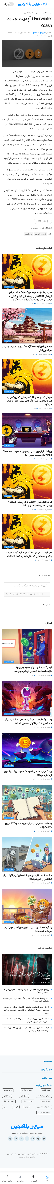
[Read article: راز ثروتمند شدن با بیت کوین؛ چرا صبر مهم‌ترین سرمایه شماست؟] (27, 906)
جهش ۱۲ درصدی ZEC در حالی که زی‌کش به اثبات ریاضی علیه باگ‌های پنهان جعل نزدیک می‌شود (29, 400)
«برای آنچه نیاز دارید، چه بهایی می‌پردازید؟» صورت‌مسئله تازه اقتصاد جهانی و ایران (25, 1029)
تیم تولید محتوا (39, 32)
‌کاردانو (16, 1106)
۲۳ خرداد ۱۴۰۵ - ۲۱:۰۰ (43, 459)
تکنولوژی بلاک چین (43, 1106)
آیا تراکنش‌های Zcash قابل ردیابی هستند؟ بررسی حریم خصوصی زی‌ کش (30, 503)
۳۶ (33, 304)
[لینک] (34, 594)
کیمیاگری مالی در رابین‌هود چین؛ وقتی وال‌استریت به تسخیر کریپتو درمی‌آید (32, 669)
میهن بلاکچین (47, 13)
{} (38, 594)
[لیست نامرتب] (24, 594)
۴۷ (33, 831)
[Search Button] (5, 4)
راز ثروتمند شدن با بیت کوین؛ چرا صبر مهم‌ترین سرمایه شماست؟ (28, 929)
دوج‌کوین (24, 1095)
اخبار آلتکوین (29, 13)
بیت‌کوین (7, 1095)
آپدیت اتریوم (40, 234)
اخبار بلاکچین (8, 287)
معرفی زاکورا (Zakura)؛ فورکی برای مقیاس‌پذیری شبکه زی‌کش (27, 348)
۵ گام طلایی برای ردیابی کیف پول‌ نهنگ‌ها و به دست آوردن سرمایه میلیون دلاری (28, 1020)
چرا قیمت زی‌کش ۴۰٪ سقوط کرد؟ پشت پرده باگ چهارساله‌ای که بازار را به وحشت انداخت (29, 554)
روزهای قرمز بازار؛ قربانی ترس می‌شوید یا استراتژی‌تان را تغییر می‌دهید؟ (26, 991)
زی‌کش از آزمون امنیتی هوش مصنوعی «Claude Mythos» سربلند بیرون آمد (27, 453)
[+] (41, 594)
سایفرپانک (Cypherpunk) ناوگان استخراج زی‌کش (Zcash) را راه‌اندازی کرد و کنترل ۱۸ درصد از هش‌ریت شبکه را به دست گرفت (29, 296)
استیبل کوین (45, 1101)
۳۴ (35, 409)
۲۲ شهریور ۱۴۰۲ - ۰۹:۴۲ (17, 32)
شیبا (5, 1106)
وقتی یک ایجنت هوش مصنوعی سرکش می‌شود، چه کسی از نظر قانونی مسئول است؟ (27, 721)
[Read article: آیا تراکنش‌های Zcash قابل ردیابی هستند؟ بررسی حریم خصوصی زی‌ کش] (27, 481)
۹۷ (33, 883)
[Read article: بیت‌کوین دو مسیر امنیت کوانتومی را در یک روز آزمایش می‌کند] (27, 750)
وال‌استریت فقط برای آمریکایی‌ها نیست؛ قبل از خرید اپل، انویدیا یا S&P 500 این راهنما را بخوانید (28, 975)
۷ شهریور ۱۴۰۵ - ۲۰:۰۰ (43, 675)
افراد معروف (8, 1090)
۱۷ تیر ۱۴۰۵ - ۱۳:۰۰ (44, 409)
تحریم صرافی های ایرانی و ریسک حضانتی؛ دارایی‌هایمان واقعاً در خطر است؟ (26, 1000)
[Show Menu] (49, 4)
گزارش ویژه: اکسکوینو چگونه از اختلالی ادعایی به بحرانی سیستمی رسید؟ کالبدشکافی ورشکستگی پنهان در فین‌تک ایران (26, 1010)
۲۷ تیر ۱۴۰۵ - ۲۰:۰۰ (44, 354)
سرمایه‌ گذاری (27, 1090)
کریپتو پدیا (7, 341)
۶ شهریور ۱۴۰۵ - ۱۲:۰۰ (43, 935)
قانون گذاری (46, 1090)
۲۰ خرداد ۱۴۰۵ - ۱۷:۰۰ (43, 510)
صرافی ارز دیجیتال (43, 1095)
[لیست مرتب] (20, 594)
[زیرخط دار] (13, 594)
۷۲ (33, 935)
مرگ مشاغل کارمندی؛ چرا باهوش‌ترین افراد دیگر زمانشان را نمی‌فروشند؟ (27, 877)
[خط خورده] (17, 594)
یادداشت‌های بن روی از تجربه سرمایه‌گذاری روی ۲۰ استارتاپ (28, 825)
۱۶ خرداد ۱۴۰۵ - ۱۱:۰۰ (44, 560)
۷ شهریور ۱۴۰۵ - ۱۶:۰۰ (43, 727)
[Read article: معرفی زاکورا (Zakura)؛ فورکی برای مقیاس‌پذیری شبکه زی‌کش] (27, 326)
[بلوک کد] (31, 594)
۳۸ (33, 459)
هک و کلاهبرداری (44, 1112)
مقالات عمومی (9, 662)
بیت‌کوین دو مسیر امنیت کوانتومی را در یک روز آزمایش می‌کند (28, 773)
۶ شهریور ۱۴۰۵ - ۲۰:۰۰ (43, 831)
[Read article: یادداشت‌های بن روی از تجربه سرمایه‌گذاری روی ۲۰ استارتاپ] (27, 802)
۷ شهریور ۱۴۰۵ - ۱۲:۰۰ (43, 779)
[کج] (10, 594)
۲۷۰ (32, 982)
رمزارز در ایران (28, 1101)
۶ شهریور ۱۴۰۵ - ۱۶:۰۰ (43, 883)
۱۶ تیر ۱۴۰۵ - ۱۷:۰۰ (42, 982)
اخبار (37, 13)
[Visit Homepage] (32, 4)
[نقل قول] (27, 594)
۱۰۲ (33, 510)
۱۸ (33, 779)
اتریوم (27, 1106)
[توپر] (6, 594)
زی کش (28, 234)
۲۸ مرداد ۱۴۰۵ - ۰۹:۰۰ (43, 304)
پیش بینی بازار (9, 1101)
